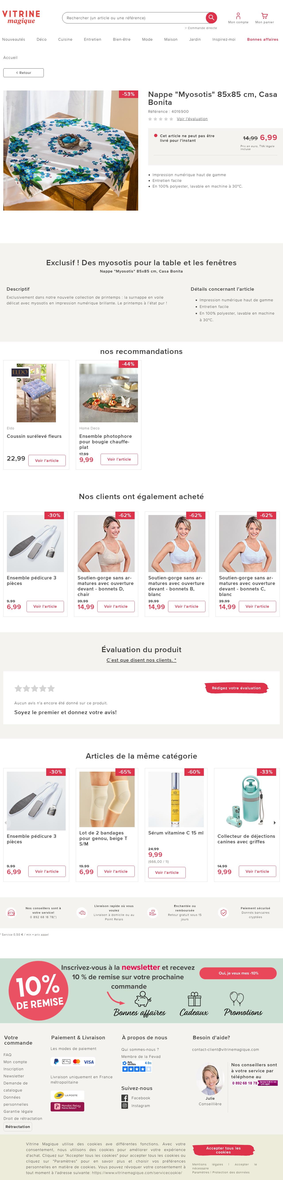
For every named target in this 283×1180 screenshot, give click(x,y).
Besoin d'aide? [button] (211, 1037)
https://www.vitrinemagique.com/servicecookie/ (137, 1172)
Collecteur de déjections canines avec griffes (246, 839)
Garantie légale (18, 1111)
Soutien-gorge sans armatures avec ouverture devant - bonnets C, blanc (247, 586)
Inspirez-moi (224, 39)
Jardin (195, 39)
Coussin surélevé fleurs (34, 436)
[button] (23, 1040)
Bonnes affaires (263, 39)
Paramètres (200, 1172)
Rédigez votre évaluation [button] (236, 688)
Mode (147, 39)
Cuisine (65, 39)
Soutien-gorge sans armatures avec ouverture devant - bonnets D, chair (106, 586)
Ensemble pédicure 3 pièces (32, 580)
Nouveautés (13, 39)
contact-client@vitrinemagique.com (225, 1049)
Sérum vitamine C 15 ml (176, 833)
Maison (171, 39)
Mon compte (15, 1061)
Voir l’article (47, 460)
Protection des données (231, 1172)
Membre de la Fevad (141, 1056)
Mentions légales (207, 1164)
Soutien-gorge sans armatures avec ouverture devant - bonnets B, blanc (176, 586)
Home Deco (89, 428)
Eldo (10, 428)
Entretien (92, 39)
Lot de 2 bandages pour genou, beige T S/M (103, 838)
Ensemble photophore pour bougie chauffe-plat (105, 441)
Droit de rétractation (23, 1118)
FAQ (8, 1054)
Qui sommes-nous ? (140, 1049)
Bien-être (122, 39)
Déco (42, 39)
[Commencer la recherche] (211, 17)
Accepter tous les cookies (223, 1150)
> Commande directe (201, 28)
